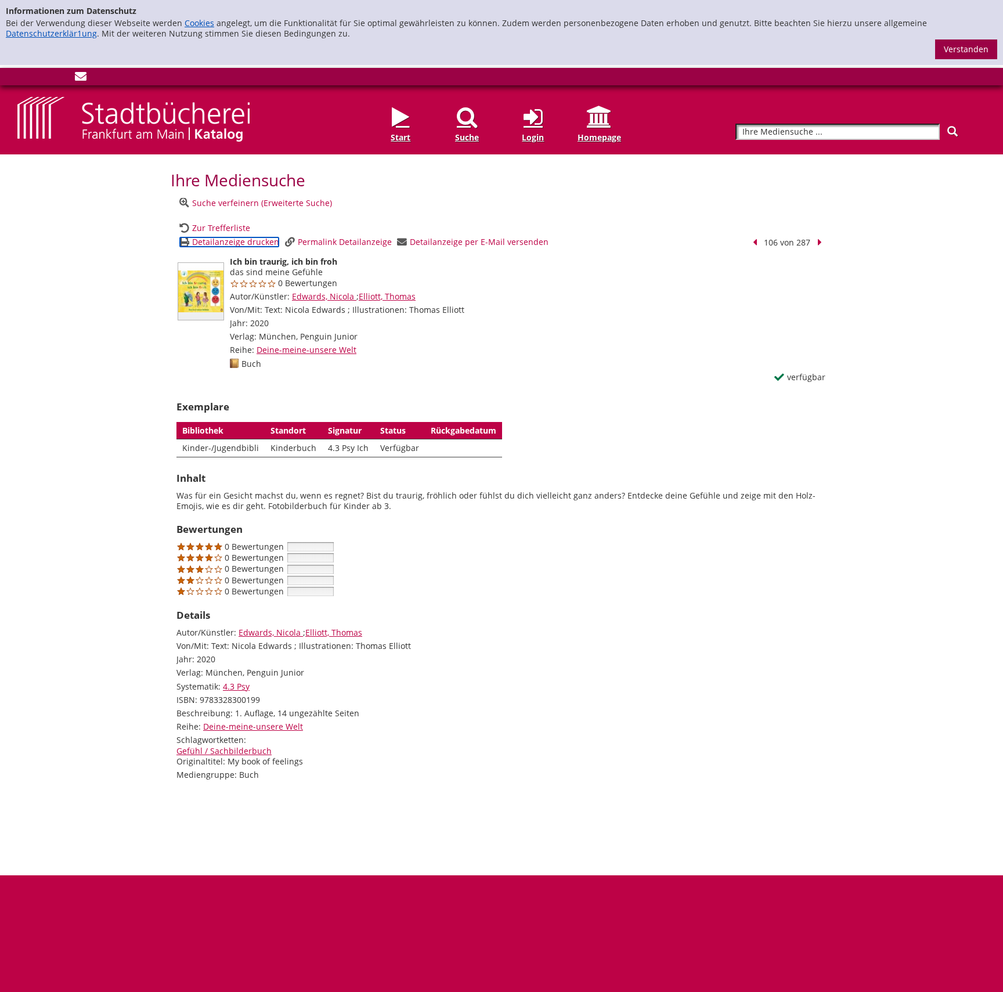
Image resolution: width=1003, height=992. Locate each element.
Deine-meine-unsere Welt (306, 349)
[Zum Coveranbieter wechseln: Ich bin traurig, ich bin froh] (201, 291)
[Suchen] (952, 131)
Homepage (599, 137)
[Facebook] (23, 78)
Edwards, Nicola (324, 296)
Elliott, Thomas (387, 296)
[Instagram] (42, 78)
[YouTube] (61, 78)
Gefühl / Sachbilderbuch (224, 750)
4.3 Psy (236, 686)
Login (533, 137)
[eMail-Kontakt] (80, 78)
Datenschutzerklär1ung (51, 33)
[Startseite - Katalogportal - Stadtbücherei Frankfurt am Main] (133, 118)
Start (400, 137)
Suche (467, 137)
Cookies (199, 22)
